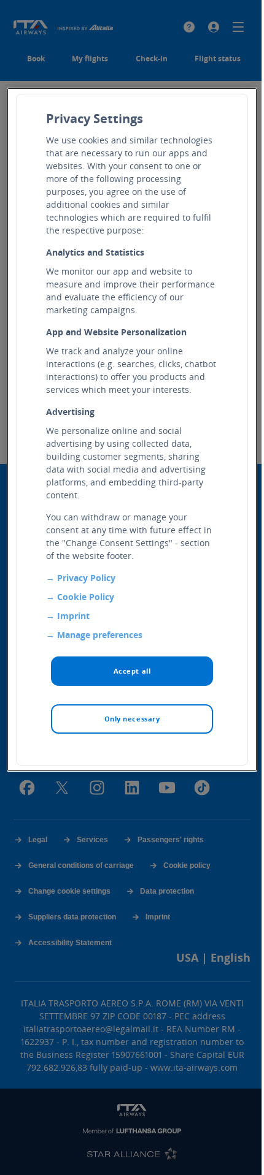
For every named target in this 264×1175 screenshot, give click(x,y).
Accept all (132, 670)
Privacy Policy (86, 577)
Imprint (73, 615)
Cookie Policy (85, 596)
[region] (132, 429)
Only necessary (132, 718)
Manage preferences (99, 634)
